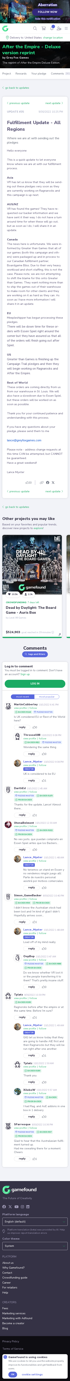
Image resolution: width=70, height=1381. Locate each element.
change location (53, 37)
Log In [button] (35, 683)
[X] (10, 1207)
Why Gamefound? (13, 1268)
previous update (19, 103)
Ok (12, 1374)
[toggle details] (61, 636)
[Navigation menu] (66, 29)
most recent (22, 696)
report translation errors (34, 1233)
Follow (33, 708)
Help (5, 1292)
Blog (5, 1328)
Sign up (25, 674)
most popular (46, 696)
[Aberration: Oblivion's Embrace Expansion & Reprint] (16, 12)
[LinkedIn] (27, 1207)
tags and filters (36, 654)
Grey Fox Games (17, 58)
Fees (5, 1308)
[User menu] (59, 28)
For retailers (9, 1287)
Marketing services (13, 1313)
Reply (22, 727)
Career (6, 1283)
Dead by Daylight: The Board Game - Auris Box (31, 610)
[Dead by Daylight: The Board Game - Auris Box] (32, 564)
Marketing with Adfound (17, 1318)
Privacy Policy (10, 1341)
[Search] (35, 28)
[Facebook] (4, 1207)
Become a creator (13, 1323)
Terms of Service (12, 1349)
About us (8, 1263)
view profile (20, 708)
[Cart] (43, 28)
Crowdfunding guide (14, 1277)
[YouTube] (16, 1207)
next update (53, 103)
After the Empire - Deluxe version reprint (31, 50)
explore (38, 528)
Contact (7, 1273)
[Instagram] (22, 1207)
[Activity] (52, 29)
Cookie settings (32, 1374)
